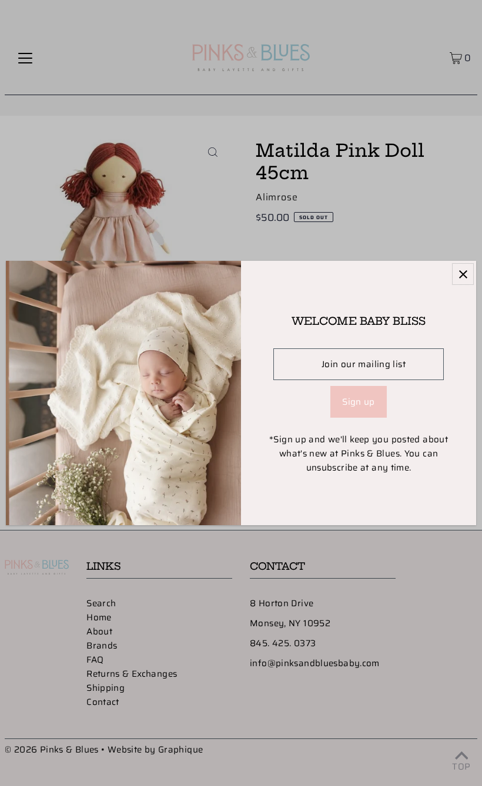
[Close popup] (463, 274)
